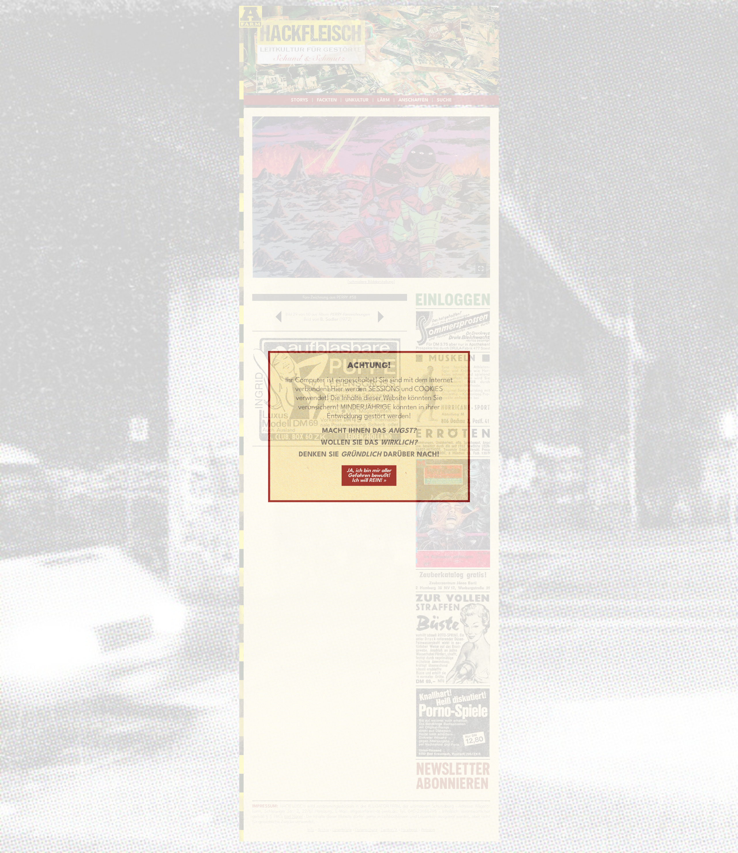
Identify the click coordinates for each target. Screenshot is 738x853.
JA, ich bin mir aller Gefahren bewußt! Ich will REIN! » (369, 475)
